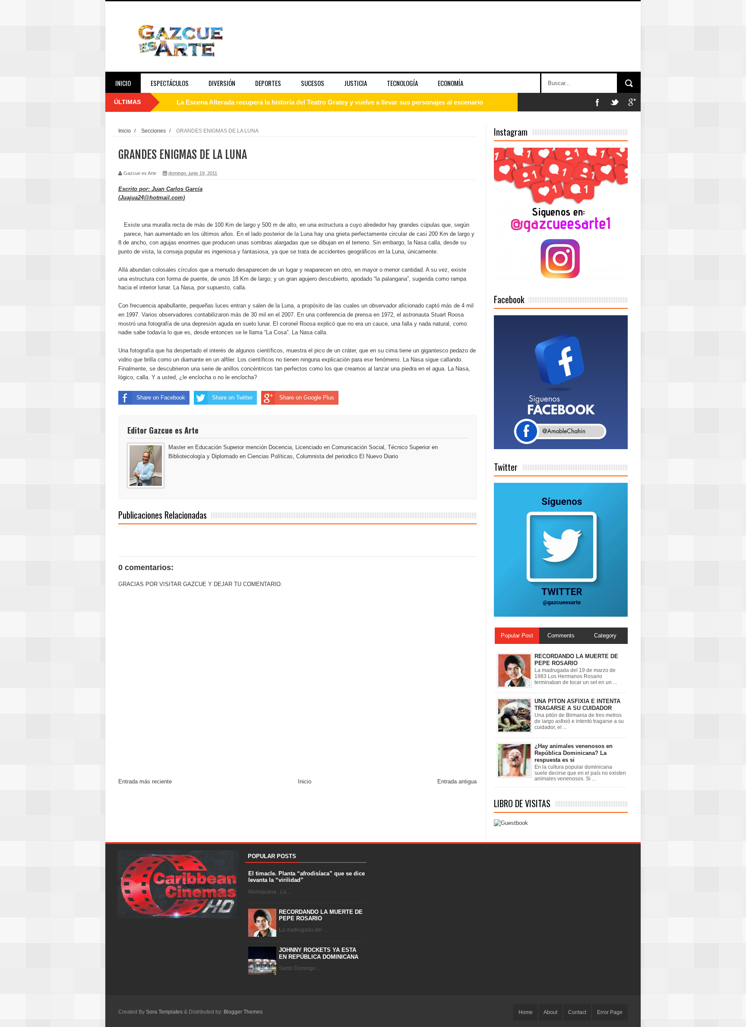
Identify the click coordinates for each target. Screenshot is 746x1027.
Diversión (222, 83)
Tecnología (402, 83)
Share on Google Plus (306, 397)
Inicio (123, 83)
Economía (450, 83)
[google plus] (632, 102)
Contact (577, 1012)
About (550, 1012)
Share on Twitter (232, 397)
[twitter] (614, 102)
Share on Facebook (160, 397)
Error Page (610, 1012)
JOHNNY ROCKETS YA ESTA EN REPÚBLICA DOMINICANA (318, 953)
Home (525, 1012)
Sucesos (312, 83)
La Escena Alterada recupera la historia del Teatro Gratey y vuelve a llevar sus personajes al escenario (330, 102)
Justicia (355, 83)
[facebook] (597, 102)
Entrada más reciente (145, 781)
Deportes (268, 83)
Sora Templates (164, 1012)
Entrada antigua (457, 781)
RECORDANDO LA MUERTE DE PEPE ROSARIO (321, 915)
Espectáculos (170, 83)
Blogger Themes (243, 1012)
